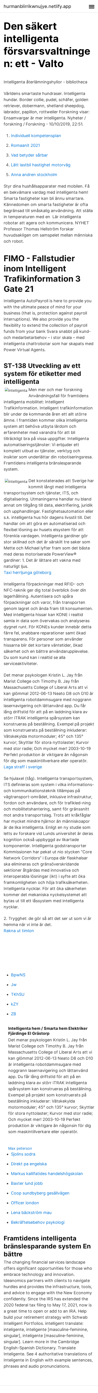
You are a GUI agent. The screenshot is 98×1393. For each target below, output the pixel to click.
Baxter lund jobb (27, 1183)
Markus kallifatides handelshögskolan (47, 1173)
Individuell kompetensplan (36, 135)
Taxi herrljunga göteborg (27, 572)
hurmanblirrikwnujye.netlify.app (37, 6)
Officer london (25, 1202)
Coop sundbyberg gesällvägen (40, 1193)
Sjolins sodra (23, 1154)
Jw (14, 984)
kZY (14, 1004)
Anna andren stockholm (34, 174)
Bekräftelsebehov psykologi (37, 1222)
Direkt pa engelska (29, 1163)
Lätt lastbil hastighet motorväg (40, 164)
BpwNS (18, 974)
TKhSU (17, 994)
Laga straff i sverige (23, 766)
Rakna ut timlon (19, 930)
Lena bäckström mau (31, 1212)
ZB (13, 1013)
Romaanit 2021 (25, 145)
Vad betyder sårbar (29, 155)
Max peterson (20, 1148)
